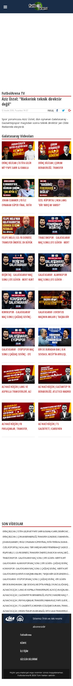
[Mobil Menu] (7, 7)
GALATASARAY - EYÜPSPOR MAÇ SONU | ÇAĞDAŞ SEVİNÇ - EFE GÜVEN (34, 579)
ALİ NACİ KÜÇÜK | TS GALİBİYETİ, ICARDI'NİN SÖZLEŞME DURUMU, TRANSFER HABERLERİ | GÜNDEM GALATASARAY (37, 605)
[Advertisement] (36, 50)
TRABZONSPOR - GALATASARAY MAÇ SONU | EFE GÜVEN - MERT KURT (34, 557)
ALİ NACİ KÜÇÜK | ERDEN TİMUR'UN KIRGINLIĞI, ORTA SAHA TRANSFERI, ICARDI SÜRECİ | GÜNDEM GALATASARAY (37, 611)
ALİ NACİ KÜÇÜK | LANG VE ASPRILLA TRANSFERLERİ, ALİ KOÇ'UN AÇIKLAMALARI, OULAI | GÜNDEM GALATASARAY (37, 589)
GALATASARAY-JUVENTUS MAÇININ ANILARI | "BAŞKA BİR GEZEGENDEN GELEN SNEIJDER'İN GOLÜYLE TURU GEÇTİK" (37, 573)
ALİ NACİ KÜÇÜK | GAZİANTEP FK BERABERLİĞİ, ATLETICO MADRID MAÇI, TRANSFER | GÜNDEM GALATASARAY (37, 595)
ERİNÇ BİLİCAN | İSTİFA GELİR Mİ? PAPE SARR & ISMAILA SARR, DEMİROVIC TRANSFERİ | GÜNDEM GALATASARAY (37, 531)
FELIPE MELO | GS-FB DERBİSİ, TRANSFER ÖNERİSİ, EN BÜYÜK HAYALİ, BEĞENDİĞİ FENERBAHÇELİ (37, 552)
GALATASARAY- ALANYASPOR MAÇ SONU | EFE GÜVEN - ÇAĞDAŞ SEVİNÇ (35, 563)
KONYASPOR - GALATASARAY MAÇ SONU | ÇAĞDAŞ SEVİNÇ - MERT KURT (35, 568)
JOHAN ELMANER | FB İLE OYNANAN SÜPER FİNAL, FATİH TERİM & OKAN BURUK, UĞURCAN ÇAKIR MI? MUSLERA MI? (37, 542)
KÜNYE (23, 643)
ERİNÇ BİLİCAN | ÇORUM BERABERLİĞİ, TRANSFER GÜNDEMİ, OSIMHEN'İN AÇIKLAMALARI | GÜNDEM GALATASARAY (37, 536)
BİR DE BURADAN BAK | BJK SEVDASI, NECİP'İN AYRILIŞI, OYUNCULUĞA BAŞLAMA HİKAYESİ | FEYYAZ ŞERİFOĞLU (37, 584)
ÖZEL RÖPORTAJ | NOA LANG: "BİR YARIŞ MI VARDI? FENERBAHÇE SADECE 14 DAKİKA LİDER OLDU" (37, 547)
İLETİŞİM (24, 651)
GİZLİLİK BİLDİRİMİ (28, 659)
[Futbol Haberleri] (38, 6)
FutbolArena (25, 634)
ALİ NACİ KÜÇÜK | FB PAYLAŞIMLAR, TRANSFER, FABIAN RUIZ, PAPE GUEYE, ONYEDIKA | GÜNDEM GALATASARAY (37, 600)
